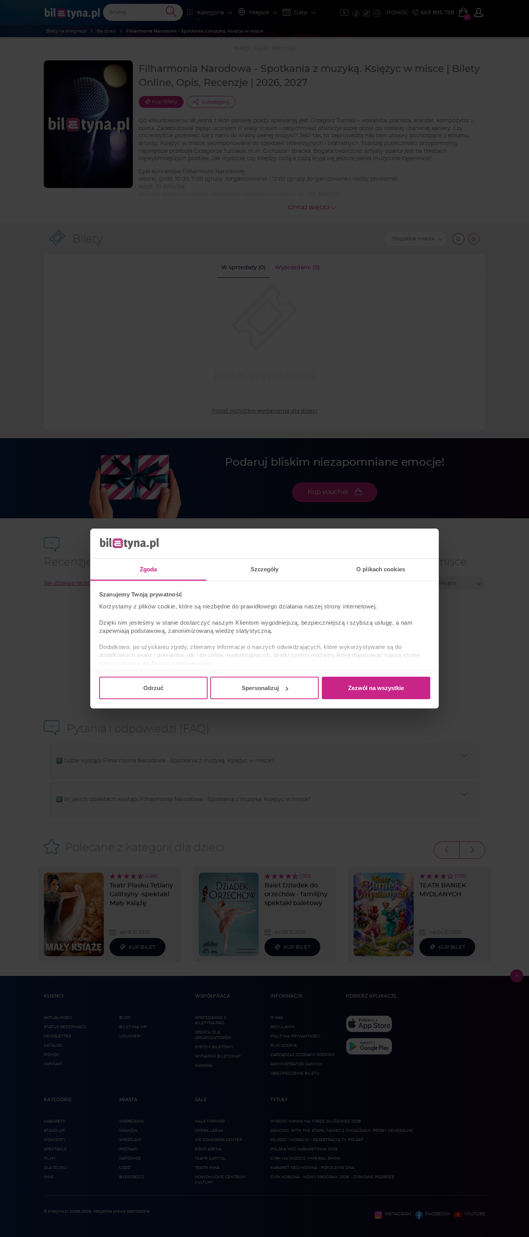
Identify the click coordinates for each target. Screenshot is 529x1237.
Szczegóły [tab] (265, 569)
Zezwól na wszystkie (376, 688)
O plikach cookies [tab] (380, 569)
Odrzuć (153, 688)
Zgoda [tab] (148, 569)
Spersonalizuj (260, 688)
